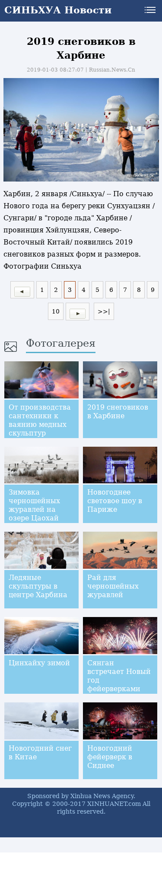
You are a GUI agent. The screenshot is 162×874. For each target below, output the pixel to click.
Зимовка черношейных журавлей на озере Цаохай (34, 505)
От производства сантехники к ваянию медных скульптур (40, 420)
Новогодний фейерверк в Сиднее (109, 757)
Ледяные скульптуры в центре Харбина (38, 586)
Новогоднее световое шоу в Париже (114, 501)
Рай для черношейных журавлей (113, 586)
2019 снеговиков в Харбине (117, 411)
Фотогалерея (60, 343)
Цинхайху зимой (39, 663)
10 (56, 311)
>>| (104, 311)
